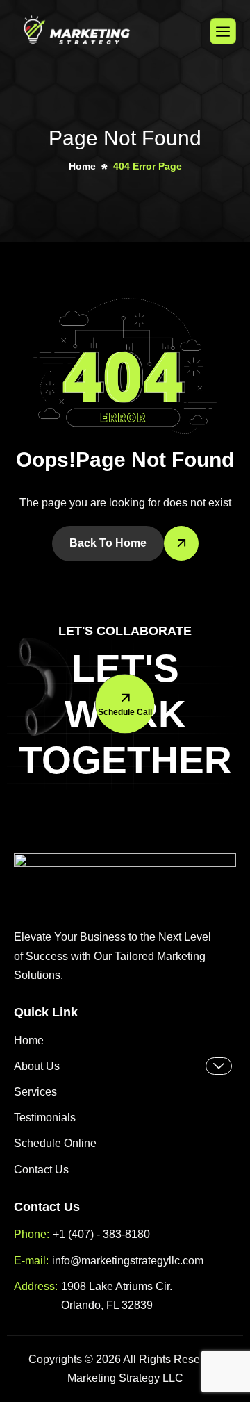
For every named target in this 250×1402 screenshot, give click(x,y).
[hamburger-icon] (223, 31)
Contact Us (41, 1170)
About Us (37, 1066)
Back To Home (108, 543)
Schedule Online (55, 1143)
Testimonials (45, 1117)
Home (29, 1040)
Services (35, 1092)
